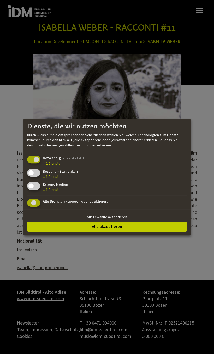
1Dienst (50, 176)
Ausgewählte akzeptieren (107, 217)
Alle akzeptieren (107, 226)
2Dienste (52, 164)
